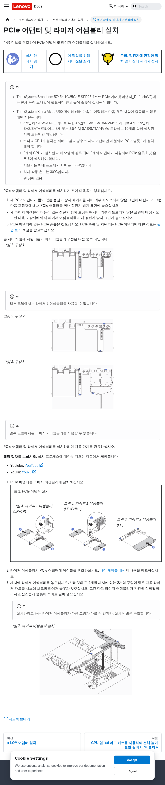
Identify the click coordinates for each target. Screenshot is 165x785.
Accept (132, 760)
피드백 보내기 (19, 719)
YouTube (31, 465)
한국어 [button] (119, 6)
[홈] (7, 19)
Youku (26, 472)
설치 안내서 (31, 61)
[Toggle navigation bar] (6, 6)
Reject (132, 771)
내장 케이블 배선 (112, 570)
